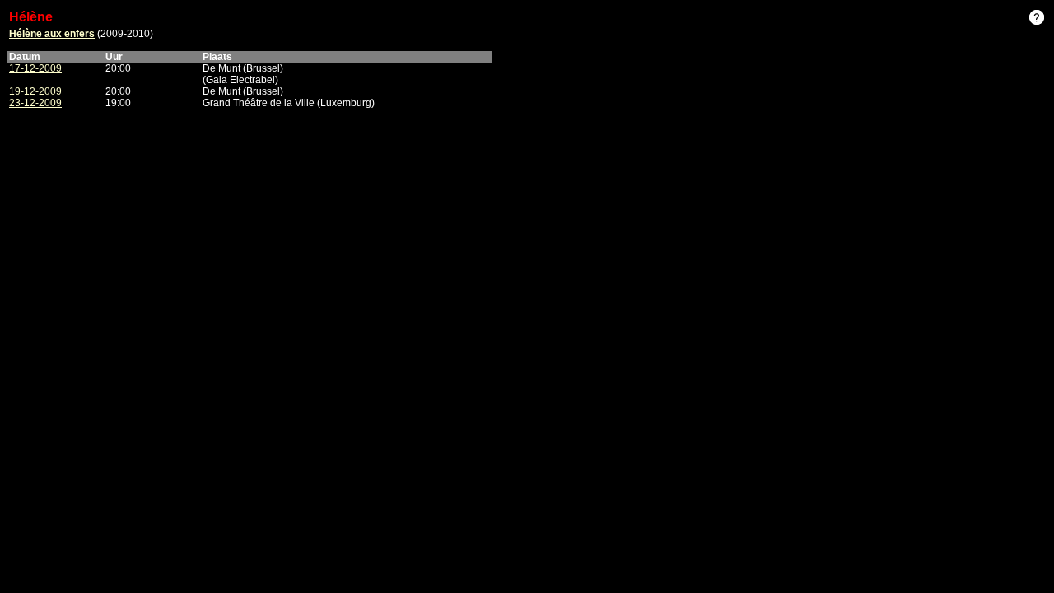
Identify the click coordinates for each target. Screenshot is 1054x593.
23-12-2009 (35, 103)
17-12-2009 (35, 68)
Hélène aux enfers (52, 34)
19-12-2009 (35, 91)
